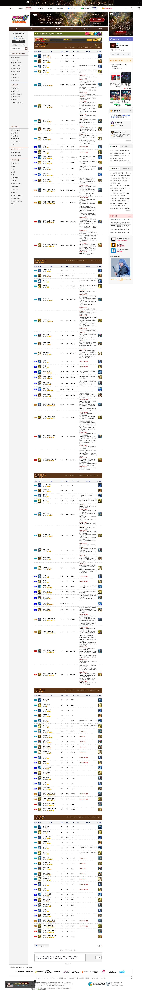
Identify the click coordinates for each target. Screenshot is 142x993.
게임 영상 (13, 180)
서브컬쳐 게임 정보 (16, 183)
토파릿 (44, 151)
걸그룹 (13, 172)
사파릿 (44, 146)
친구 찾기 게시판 (15, 71)
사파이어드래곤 (47, 55)
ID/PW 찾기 (22, 45)
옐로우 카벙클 (46, 704)
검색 (26, 48)
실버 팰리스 (14, 192)
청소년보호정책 (72, 978)
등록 (98, 957)
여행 (12, 175)
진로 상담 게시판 (15, 68)
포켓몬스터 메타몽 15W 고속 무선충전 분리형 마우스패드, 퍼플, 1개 (121, 219)
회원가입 (15, 45)
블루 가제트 (46, 120)
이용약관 (52, 978)
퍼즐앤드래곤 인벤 (18, 33)
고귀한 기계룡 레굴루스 (49, 202)
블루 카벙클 (46, 699)
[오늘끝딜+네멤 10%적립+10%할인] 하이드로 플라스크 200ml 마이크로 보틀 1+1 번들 (121, 232)
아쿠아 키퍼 (46, 84)
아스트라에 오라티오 (16, 201)
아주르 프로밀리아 (16, 198)
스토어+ (129, 60)
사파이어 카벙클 (47, 767)
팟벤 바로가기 (15, 163)
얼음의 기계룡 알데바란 (49, 189)
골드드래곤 (46, 60)
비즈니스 (45, 978)
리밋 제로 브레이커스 (17, 195)
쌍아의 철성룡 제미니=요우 (50, 244)
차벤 (12, 169)
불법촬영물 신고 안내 (84, 978)
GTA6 (12, 204)
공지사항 (103, 978)
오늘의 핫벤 (14, 133)
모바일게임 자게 (15, 152)
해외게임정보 (14, 177)
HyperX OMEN (15, 186)
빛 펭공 (45, 70)
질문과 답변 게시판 (16, 65)
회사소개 (38, 978)
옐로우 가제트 (46, 128)
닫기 (35, 981)
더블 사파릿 (46, 173)
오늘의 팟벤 (14, 136)
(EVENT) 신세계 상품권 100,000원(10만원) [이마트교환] (121, 226)
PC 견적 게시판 (15, 141)
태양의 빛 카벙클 (47, 161)
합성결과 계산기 (15, 96)
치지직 (13, 166)
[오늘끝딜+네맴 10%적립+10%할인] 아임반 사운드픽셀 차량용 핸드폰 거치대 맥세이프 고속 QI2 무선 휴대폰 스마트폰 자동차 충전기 (121, 229)
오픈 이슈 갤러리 (15, 130)
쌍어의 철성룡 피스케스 (49, 221)
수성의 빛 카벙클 (47, 156)
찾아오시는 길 (95, 978)
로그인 (126, 8)
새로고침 (128, 140)
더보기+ (129, 39)
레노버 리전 (14, 189)
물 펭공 (45, 65)
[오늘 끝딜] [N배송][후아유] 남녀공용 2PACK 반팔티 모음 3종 (121, 223)
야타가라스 (46, 138)
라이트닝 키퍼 (46, 105)
